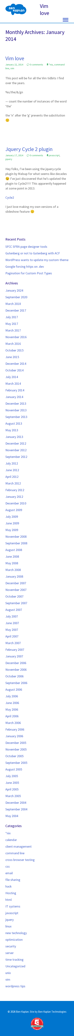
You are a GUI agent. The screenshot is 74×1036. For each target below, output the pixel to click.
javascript (54, 155)
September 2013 (16, 417)
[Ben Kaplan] (15, 10)
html (8, 900)
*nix (51, 64)
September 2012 (16, 457)
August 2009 (13, 510)
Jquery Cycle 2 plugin (29, 149)
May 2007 (11, 630)
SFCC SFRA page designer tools (26, 246)
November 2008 (16, 536)
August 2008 (13, 550)
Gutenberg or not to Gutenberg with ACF (32, 253)
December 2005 (15, 743)
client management (18, 846)
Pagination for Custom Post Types (28, 273)
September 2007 (16, 603)
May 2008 (11, 563)
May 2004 (11, 816)
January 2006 (14, 736)
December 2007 (15, 583)
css (7, 866)
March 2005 (13, 796)
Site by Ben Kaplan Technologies (48, 1011)
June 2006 (12, 703)
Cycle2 (9, 197)
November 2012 (16, 450)
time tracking (14, 959)
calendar (11, 840)
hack (8, 886)
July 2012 (11, 463)
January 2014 (14, 397)
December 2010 (15, 503)
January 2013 (14, 437)
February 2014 (14, 390)
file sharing (12, 880)
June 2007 (12, 623)
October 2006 (14, 676)
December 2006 (15, 663)
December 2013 (15, 403)
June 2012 (12, 470)
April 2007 (11, 636)
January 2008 (14, 576)
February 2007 (14, 650)
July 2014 (11, 377)
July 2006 (11, 696)
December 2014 (15, 364)
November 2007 (16, 590)
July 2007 (11, 616)
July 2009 (11, 516)
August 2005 (13, 769)
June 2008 (12, 556)
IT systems (12, 906)
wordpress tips (15, 986)
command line (14, 853)
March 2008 (13, 570)
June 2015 (12, 357)
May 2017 (11, 324)
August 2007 (13, 610)
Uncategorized (15, 966)
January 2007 (14, 656)
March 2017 (13, 330)
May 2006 (11, 709)
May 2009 (11, 530)
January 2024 (14, 290)
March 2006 (13, 723)
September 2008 (16, 543)
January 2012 (14, 497)
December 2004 (15, 803)
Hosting (10, 893)
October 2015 (14, 350)
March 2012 (13, 483)
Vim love (14, 58)
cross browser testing (20, 860)
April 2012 (11, 477)
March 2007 (13, 643)
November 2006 (16, 669)
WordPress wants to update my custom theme (36, 260)
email (9, 873)
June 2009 (12, 523)
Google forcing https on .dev (24, 266)
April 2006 (11, 716)
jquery (8, 159)
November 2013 (16, 410)
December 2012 (15, 443)
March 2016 (13, 344)
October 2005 (14, 756)
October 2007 (14, 596)
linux (8, 926)
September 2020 (16, 297)
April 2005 (11, 789)
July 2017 (11, 317)
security (10, 946)
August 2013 (13, 423)
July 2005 (11, 776)
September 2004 (16, 809)
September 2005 (16, 763)
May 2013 (11, 430)
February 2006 (14, 729)
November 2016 (16, 337)
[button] (65, 19)
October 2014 (14, 370)
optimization (14, 939)
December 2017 (15, 310)
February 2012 (14, 490)
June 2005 (12, 783)
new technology (16, 933)
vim (12, 68)
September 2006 (16, 683)
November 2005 (16, 749)
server (9, 953)
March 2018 (13, 304)
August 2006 (13, 689)
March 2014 (13, 383)
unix (8, 973)
